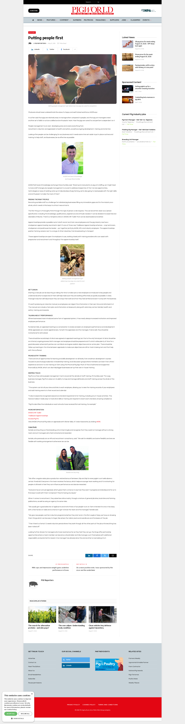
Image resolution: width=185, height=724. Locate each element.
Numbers (77, 20)
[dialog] (18, 707)
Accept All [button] (11, 714)
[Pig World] (92, 10)
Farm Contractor (134, 666)
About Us (31, 670)
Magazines (101, 20)
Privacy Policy (73, 704)
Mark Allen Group (98, 710)
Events (146, 20)
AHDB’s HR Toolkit (34, 413)
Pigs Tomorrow (134, 674)
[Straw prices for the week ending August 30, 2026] (127, 57)
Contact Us (32, 662)
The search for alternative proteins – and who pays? (39, 626)
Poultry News (133, 679)
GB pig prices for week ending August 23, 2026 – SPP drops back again (145, 44)
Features (51, 20)
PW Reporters (40, 43)
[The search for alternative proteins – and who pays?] (42, 614)
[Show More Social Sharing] (75, 49)
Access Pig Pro (33, 419)
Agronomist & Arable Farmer (138, 662)
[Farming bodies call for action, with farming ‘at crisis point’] (127, 67)
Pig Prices (88, 20)
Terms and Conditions (108, 704)
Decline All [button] (25, 714)
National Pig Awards (136, 670)
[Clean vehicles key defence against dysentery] (103, 614)
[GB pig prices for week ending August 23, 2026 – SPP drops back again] (127, 44)
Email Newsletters (34, 674)
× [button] (32, 694)
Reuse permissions (35, 683)
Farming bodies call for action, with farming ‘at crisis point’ (145, 66)
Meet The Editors (34, 666)
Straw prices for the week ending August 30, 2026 (144, 55)
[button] (18, 718)
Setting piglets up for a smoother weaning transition (145, 87)
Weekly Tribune (134, 683)
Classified (135, 20)
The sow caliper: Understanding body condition (71, 626)
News (39, 20)
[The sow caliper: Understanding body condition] (72, 614)
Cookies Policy (89, 704)
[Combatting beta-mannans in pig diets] (127, 99)
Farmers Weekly (134, 658)
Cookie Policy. (12, 709)
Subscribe (34, 10)
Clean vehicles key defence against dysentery (100, 626)
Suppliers (114, 20)
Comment (64, 20)
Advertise (31, 658)
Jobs (124, 20)
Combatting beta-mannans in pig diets (145, 98)
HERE (98, 422)
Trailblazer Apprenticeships (38, 416)
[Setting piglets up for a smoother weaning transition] (127, 89)
